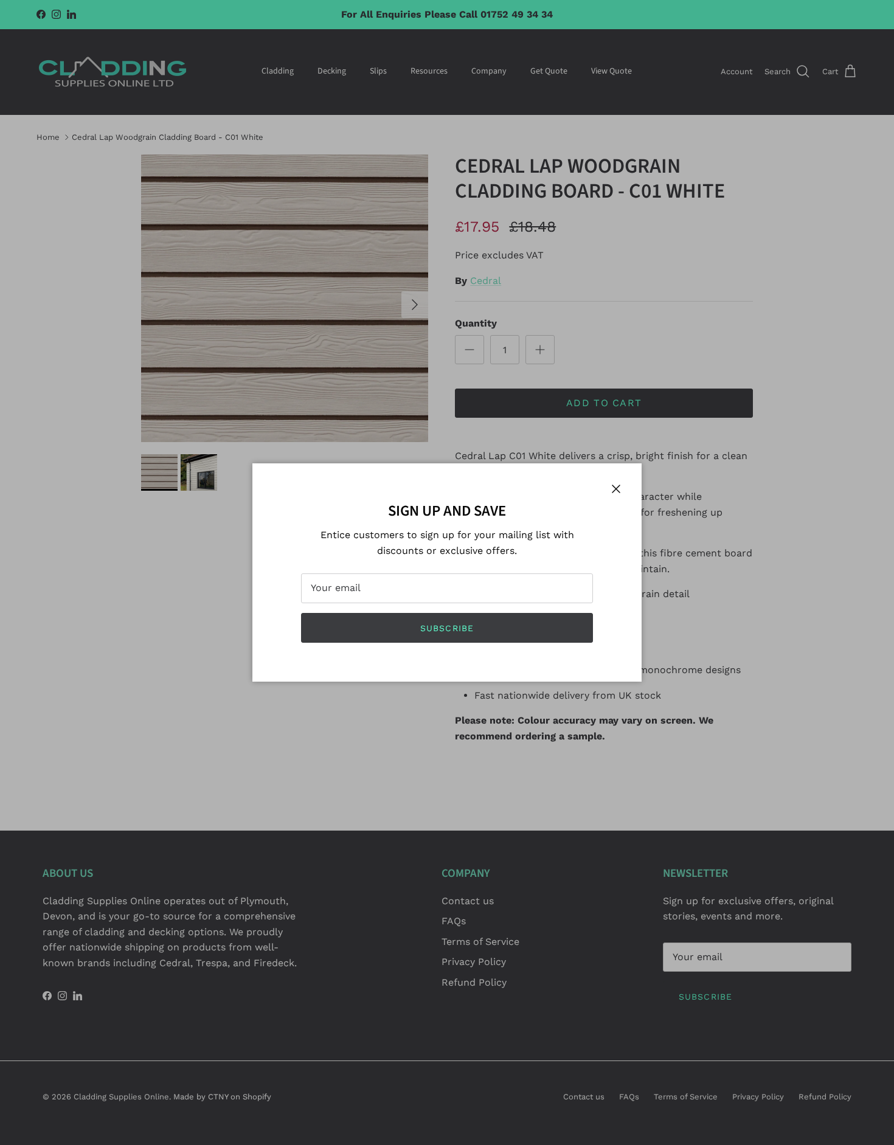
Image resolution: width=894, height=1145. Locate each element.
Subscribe (447, 628)
